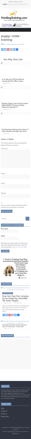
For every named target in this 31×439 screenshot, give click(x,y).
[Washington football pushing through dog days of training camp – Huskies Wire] (15, 321)
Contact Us (4, 411)
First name (4, 229)
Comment (4, 148)
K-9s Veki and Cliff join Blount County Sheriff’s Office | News (13, 80)
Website (3, 193)
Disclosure (4, 413)
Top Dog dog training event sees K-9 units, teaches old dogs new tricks (15, 130)
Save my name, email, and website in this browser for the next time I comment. (14, 206)
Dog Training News (7, 293)
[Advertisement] (15, 353)
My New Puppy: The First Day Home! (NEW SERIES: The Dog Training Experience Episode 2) (15, 105)
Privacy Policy (5, 416)
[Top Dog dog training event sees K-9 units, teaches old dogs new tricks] (15, 113)
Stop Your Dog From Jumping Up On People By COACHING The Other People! (15, 298)
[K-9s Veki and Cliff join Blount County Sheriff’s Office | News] (15, 63)
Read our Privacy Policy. (19, 247)
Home (2, 408)
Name (3, 173)
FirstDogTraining (18, 302)
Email (3, 183)
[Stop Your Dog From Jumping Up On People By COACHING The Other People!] (15, 287)
